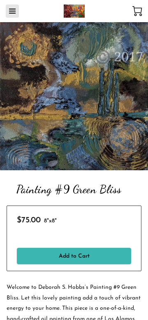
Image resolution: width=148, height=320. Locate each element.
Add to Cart (74, 256)
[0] (137, 11)
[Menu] (12, 11)
